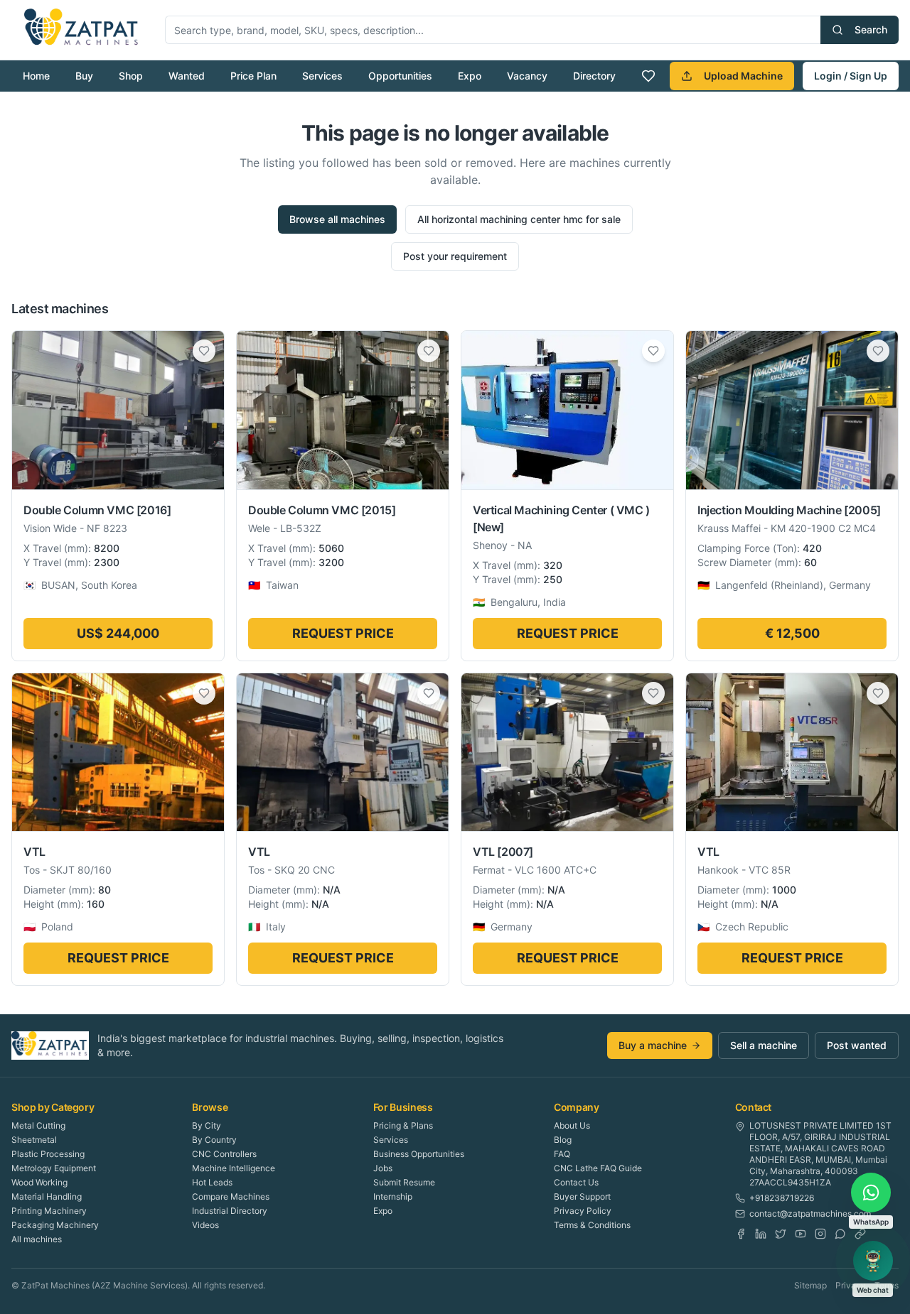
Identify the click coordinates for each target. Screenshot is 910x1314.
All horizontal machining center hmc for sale (519, 219)
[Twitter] (780, 1233)
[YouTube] (800, 1233)
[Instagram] (820, 1233)
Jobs (382, 1168)
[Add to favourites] (204, 351)
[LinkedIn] (760, 1233)
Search (871, 29)
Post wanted (857, 1045)
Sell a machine (763, 1045)
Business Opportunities (418, 1154)
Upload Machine (743, 76)
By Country (214, 1139)
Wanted (186, 76)
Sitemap (810, 1285)
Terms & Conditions (592, 1225)
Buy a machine (653, 1045)
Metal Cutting (38, 1125)
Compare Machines (230, 1196)
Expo (469, 76)
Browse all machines (337, 219)
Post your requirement (455, 256)
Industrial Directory (229, 1210)
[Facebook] (740, 1233)
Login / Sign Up (850, 76)
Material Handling (46, 1196)
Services (322, 76)
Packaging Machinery (55, 1225)
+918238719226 (781, 1198)
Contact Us (576, 1182)
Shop (131, 76)
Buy (84, 76)
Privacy (850, 1285)
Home (36, 76)
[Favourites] (648, 76)
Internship (392, 1196)
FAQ (562, 1154)
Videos (205, 1225)
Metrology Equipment (53, 1168)
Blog (563, 1139)
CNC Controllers (224, 1154)
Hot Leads (212, 1182)
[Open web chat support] (873, 1261)
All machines (36, 1239)
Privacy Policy (582, 1210)
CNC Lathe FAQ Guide (598, 1168)
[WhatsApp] (840, 1233)
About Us (572, 1125)
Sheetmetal (34, 1139)
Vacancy (527, 76)
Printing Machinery (49, 1210)
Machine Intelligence (233, 1168)
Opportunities (400, 76)
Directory (594, 76)
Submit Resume (404, 1182)
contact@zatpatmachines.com (810, 1213)
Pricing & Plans (403, 1125)
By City (206, 1125)
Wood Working (39, 1182)
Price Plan (253, 76)
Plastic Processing (48, 1154)
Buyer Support (582, 1196)
